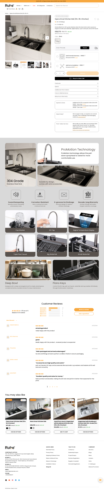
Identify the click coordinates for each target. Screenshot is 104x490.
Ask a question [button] (84, 314)
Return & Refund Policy (52, 458)
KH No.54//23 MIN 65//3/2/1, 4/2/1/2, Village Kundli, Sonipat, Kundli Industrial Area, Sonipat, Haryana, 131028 (20, 466)
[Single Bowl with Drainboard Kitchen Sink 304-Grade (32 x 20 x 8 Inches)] (88, 409)
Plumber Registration (73, 458)
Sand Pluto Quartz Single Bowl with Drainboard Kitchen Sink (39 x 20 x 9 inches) (64, 423)
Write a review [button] (84, 310)
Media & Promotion (94, 467)
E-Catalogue (92, 464)
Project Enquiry (72, 455)
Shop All (48, 467)
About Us (91, 449)
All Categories (41, 5)
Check (85, 48)
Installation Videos (51, 464)
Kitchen (18, 5)
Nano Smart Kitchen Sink (38, 421)
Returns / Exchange (51, 461)
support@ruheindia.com (11, 471)
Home (6, 13)
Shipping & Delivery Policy (53, 455)
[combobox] (76, 6)
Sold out (82, 73)
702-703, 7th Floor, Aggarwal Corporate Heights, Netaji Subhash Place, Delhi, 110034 (19, 454)
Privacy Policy (49, 452)
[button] (22, 9)
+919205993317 (82, 117)
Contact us (71, 449)
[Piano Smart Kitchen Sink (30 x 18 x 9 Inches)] (16, 409)
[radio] (57, 41)
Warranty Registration (74, 464)
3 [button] (52, 387)
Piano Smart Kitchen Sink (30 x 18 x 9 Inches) (16, 422)
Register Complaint (73, 461)
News (90, 455)
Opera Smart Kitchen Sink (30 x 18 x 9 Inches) (19, 13)
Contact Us (49, 5)
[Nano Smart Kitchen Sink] (40, 409)
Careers (91, 458)
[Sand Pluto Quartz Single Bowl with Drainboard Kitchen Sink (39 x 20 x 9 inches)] (64, 409)
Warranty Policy (50, 449)
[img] (39, 326)
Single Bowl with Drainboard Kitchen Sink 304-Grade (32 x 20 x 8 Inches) (87, 423)
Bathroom (26, 5)
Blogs (90, 452)
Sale (34, 5)
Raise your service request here (81, 130)
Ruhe (9, 488)
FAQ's (90, 461)
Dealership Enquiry (73, 452)
